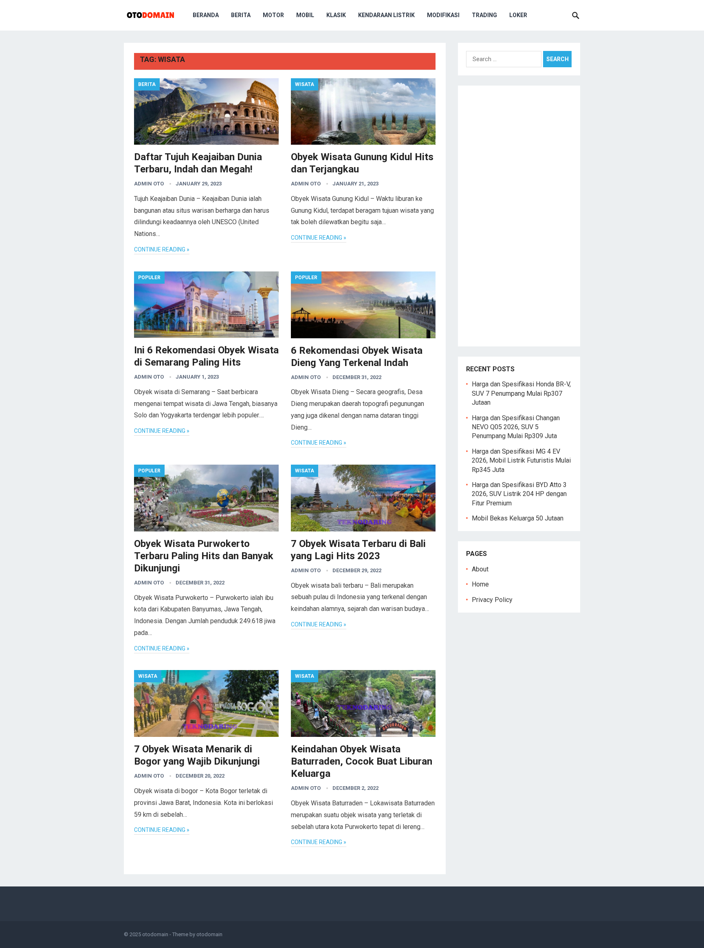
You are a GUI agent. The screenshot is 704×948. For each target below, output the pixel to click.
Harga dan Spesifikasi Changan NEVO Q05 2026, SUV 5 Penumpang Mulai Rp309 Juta (516, 427)
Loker (518, 15)
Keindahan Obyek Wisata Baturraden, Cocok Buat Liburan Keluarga (361, 761)
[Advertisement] (519, 216)
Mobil (305, 15)
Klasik (336, 15)
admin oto (149, 184)
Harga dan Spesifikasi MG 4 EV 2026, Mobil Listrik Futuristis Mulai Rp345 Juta (521, 461)
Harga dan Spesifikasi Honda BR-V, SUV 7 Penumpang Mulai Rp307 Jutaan (521, 393)
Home (480, 584)
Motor (273, 15)
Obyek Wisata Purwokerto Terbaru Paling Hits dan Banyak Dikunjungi (203, 556)
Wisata (304, 84)
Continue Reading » (161, 249)
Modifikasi (443, 15)
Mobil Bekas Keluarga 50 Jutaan (517, 518)
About (480, 569)
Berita (241, 15)
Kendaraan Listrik (386, 15)
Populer (149, 277)
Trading (484, 15)
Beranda (206, 15)
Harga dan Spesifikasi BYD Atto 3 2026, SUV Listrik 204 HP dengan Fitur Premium (519, 494)
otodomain (155, 934)
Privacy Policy (492, 600)
